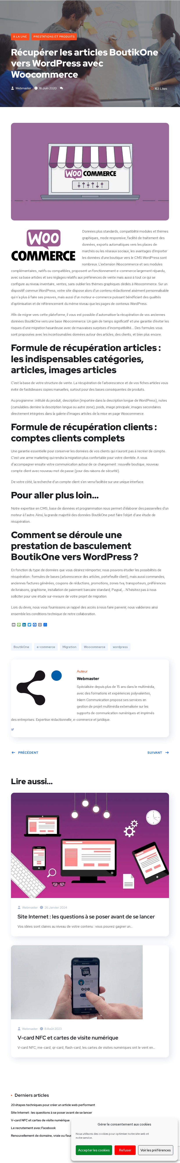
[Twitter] (12, 730)
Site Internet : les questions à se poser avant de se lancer (86, 916)
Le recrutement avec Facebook (33, 1128)
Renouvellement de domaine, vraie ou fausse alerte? (48, 1136)
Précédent (28, 753)
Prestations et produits (54, 36)
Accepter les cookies (94, 1150)
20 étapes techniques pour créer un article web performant (53, 1105)
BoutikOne (21, 647)
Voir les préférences (155, 1150)
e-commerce (46, 647)
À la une (20, 36)
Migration (69, 647)
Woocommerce (94, 647)
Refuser (125, 1150)
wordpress (120, 647)
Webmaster (23, 88)
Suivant (155, 753)
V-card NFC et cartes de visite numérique (68, 1037)
